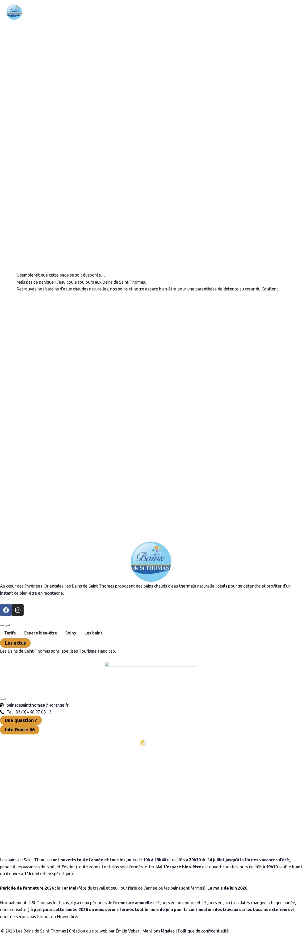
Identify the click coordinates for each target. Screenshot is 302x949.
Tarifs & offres (135, 12)
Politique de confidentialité (203, 930)
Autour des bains (178, 12)
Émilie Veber (127, 930)
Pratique (216, 12)
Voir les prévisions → (151, 763)
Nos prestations (93, 12)
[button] (111, 12)
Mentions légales (159, 930)
